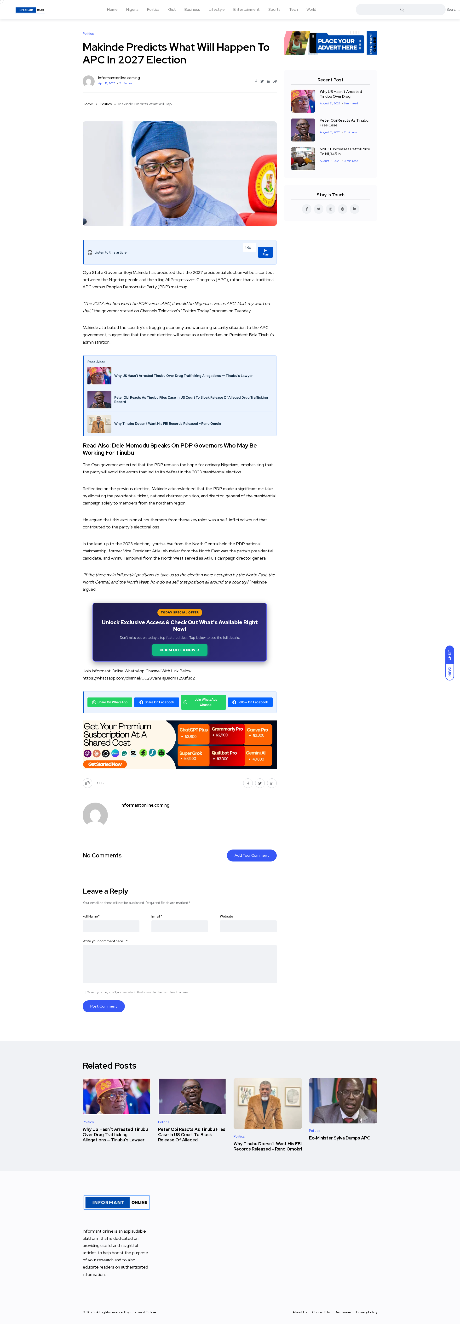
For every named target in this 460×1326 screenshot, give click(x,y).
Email (156, 916)
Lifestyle (217, 9)
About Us (300, 1312)
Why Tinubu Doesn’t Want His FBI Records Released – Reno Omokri (268, 1146)
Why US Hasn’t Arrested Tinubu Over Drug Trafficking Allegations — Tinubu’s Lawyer (115, 1135)
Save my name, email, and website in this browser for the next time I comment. (139, 992)
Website (226, 916)
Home (112, 9)
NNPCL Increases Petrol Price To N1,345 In (345, 151)
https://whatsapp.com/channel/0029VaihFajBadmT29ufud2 (139, 678)
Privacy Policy (366, 1312)
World (311, 9)
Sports (274, 9)
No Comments (102, 855)
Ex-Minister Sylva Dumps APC (339, 1138)
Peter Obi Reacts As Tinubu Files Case (344, 123)
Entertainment (246, 9)
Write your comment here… (105, 941)
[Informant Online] (30, 9)
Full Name (91, 916)
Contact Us (321, 1312)
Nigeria (132, 9)
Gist (172, 9)
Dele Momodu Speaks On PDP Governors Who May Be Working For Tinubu (170, 449)
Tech (293, 9)
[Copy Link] (275, 81)
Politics (153, 9)
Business (192, 9)
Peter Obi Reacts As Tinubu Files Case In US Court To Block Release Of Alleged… (191, 1135)
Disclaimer (343, 1312)
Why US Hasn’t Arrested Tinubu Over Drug (341, 94)
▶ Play (266, 252)
